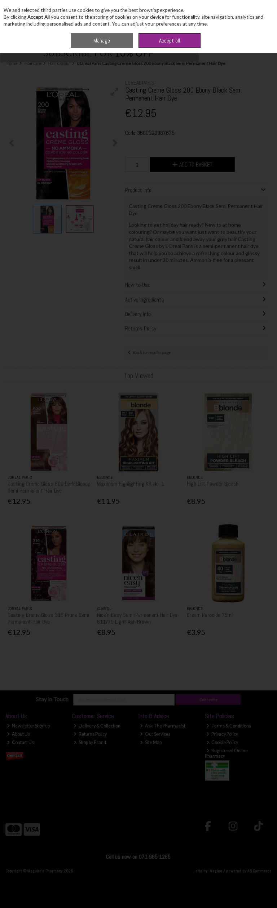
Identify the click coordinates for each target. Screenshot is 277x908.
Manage (101, 40)
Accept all (169, 40)
